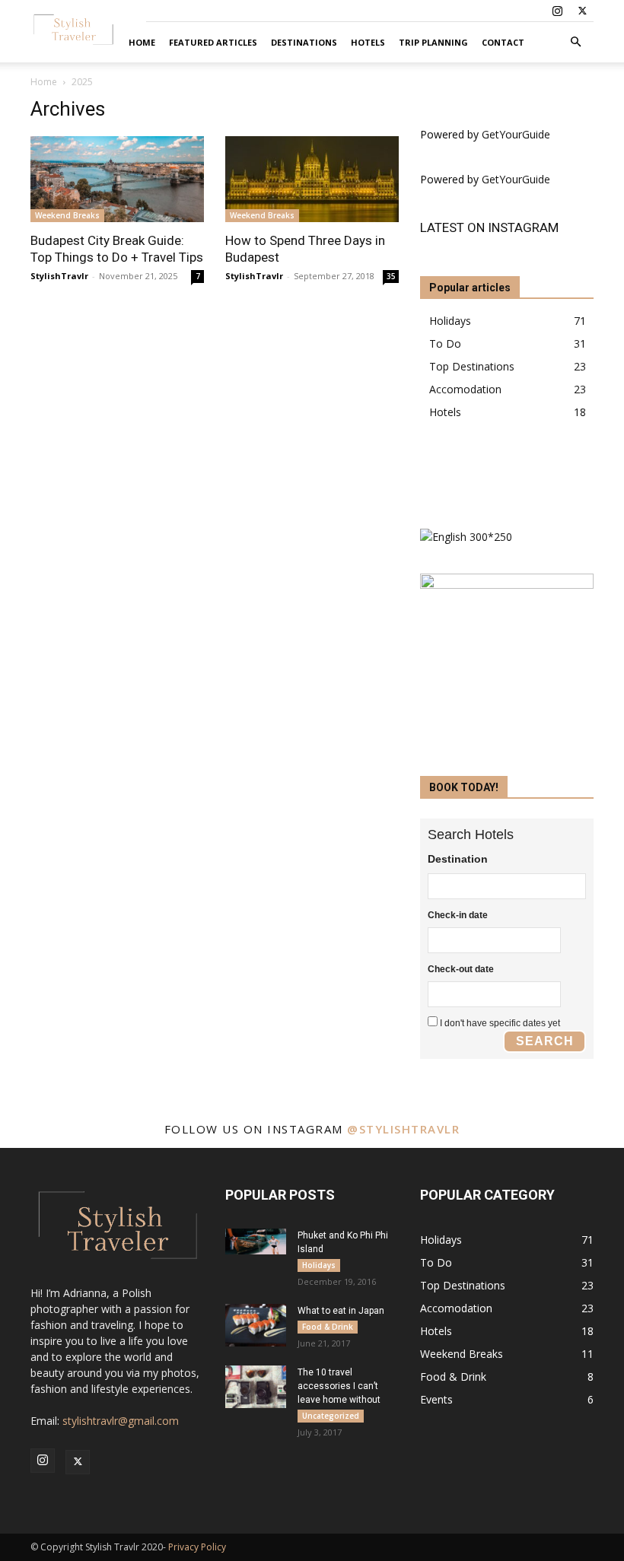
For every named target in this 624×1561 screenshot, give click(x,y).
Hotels (368, 42)
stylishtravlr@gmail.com (120, 1420)
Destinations (304, 42)
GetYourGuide (516, 134)
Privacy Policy (197, 1546)
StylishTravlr (59, 275)
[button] (575, 42)
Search (545, 1041)
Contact (503, 42)
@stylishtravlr (403, 1129)
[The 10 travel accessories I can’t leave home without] (255, 1386)
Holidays (319, 1265)
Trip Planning (433, 42)
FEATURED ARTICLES (213, 42)
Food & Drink (327, 1326)
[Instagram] (557, 10)
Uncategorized (330, 1415)
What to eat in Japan (341, 1310)
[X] (582, 10)
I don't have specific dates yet (500, 1023)
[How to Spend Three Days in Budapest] (312, 179)
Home (142, 42)
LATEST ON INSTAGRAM (489, 227)
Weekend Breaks (67, 215)
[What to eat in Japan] (255, 1325)
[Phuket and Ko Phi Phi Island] (255, 1241)
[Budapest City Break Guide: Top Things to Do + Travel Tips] (117, 179)
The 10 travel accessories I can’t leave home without (339, 1386)
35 (391, 276)
